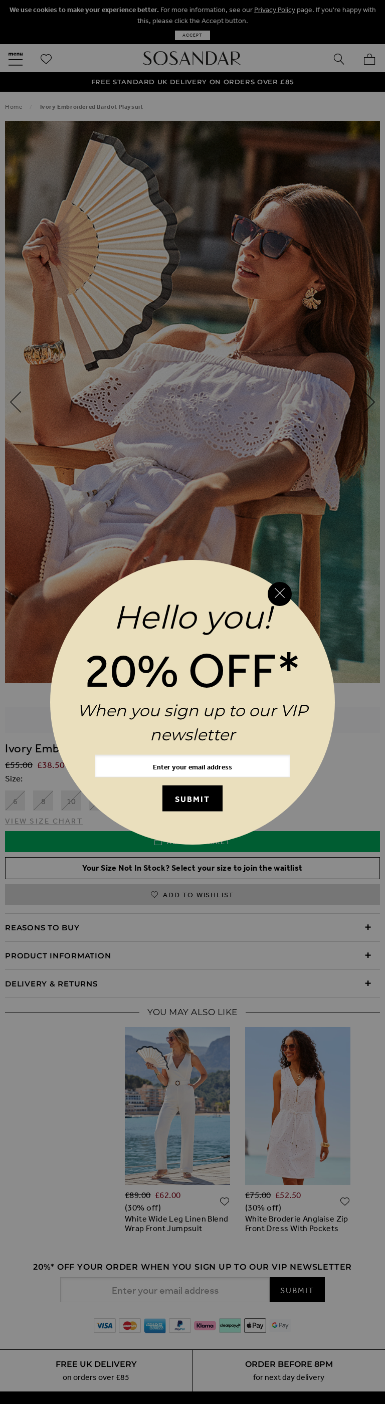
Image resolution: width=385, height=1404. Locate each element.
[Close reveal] (280, 594)
